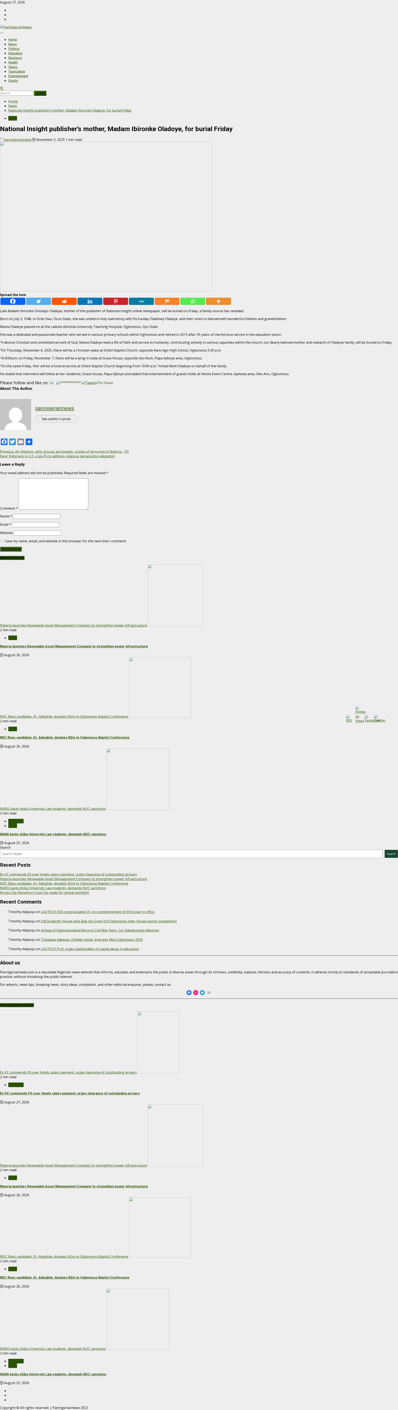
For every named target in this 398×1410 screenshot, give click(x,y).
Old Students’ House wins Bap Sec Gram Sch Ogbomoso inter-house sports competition (109, 921)
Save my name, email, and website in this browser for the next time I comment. (65, 541)
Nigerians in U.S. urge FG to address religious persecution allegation (57, 456)
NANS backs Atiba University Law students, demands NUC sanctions (53, 808)
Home (12, 40)
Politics (13, 49)
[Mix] (167, 301)
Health (13, 62)
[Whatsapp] (192, 301)
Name (6, 516)
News (12, 44)
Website (6, 532)
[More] (218, 301)
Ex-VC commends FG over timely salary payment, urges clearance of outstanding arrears (68, 874)
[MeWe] (141, 301)
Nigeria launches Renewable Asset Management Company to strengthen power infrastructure (73, 625)
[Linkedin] (90, 301)
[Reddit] (64, 301)
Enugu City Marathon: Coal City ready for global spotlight (44, 892)
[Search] (1, 88)
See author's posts (56, 419)
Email (5, 524)
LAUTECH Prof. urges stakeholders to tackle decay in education (90, 949)
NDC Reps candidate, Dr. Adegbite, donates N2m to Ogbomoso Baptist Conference (64, 716)
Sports (13, 81)
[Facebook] (12, 301)
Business (15, 58)
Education (15, 53)
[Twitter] (38, 301)
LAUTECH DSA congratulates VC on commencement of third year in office (97, 912)
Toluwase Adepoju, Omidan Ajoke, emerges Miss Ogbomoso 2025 (92, 939)
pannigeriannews (17, 139)
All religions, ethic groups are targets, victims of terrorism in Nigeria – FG (64, 451)
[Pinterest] (115, 301)
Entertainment (18, 76)
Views (12, 67)
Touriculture (16, 72)
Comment (9, 508)
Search (5, 847)
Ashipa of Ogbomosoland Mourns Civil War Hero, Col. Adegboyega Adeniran (100, 930)
